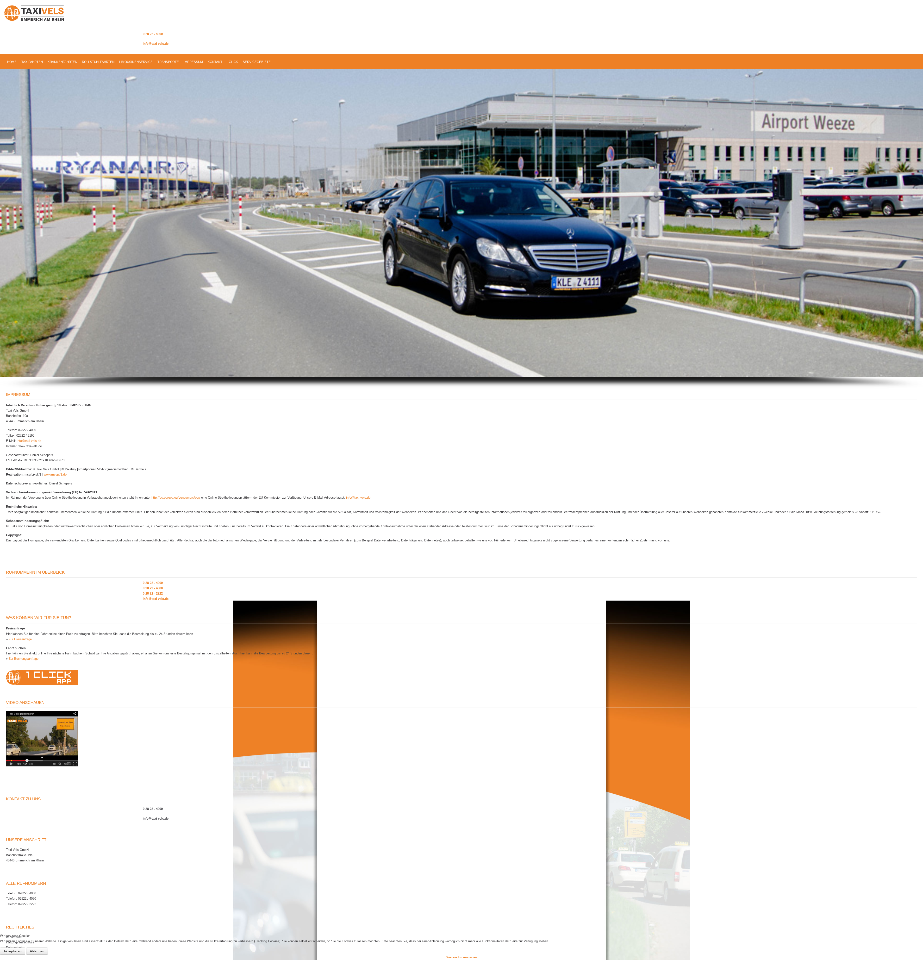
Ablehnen (37, 951)
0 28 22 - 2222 (153, 593)
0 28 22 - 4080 (153, 588)
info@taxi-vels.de (155, 43)
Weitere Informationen (461, 957)
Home (12, 62)
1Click (232, 62)
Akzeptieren (13, 951)
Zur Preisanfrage (20, 639)
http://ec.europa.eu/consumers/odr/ (175, 497)
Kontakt (215, 62)
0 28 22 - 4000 (153, 34)
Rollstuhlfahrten (98, 62)
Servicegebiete (257, 62)
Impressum (193, 62)
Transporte (168, 62)
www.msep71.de (55, 474)
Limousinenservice (136, 62)
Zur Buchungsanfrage (23, 658)
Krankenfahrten (62, 62)
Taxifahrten (32, 62)
